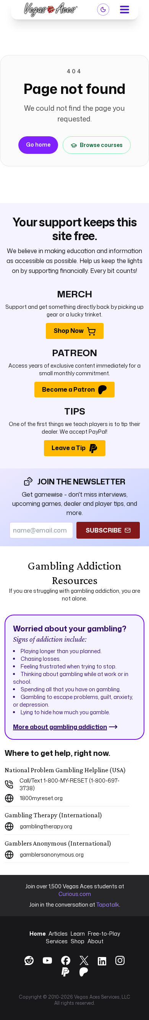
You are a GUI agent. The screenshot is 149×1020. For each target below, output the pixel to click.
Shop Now (68, 330)
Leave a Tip (69, 448)
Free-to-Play (104, 933)
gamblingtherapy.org (46, 826)
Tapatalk (107, 904)
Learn (78, 933)
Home (37, 933)
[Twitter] (84, 960)
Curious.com (74, 893)
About (95, 941)
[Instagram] (120, 960)
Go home (38, 144)
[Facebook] (66, 960)
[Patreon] (83, 971)
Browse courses (101, 144)
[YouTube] (47, 960)
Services (57, 941)
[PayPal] (65, 971)
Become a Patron (68, 389)
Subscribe (103, 530)
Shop (77, 941)
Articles (58, 933)
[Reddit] (29, 960)
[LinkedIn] (102, 962)
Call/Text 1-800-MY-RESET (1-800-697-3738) (69, 784)
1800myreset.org (41, 798)
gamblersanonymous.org (52, 854)
